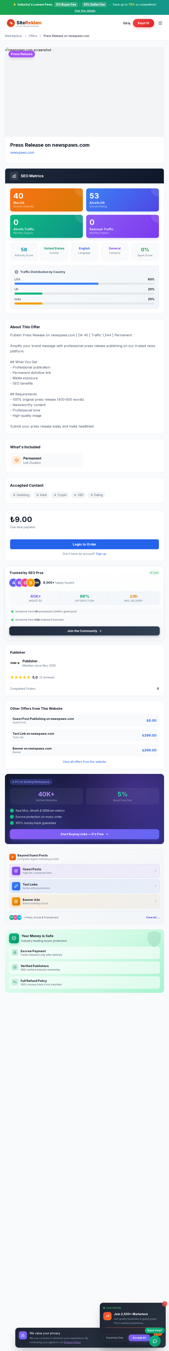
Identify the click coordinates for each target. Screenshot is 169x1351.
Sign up (101, 553)
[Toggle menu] (160, 23)
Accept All (139, 1337)
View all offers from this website (84, 761)
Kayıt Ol (143, 23)
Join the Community (82, 631)
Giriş (126, 23)
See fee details (85, 10)
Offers (33, 36)
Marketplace (13, 36)
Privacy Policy (72, 1342)
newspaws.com (22, 152)
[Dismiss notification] (164, 1303)
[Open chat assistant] (155, 1341)
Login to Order (84, 544)
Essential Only (114, 1337)
